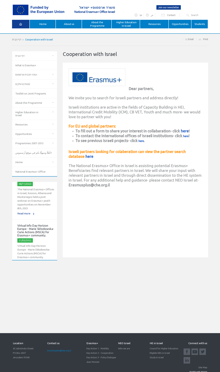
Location (18, 343)
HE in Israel (156, 343)
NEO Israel (124, 343)
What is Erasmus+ (25, 65)
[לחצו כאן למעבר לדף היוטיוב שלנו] (194, 351)
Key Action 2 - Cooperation (99, 353)
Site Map (202, 367)
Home (19, 162)
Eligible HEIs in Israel (160, 353)
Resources (21, 124)
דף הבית (16, 39)
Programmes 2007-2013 (29, 143)
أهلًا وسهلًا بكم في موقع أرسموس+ (33, 152)
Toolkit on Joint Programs (30, 93)
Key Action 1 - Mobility (97, 348)
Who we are (124, 348)
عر (152, 15)
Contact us (53, 343)
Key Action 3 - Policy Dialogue (101, 357)
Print (205, 39)
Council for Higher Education (164, 348)
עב (140, 15)
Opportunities (23, 133)
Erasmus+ (92, 343)
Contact (171, 15)
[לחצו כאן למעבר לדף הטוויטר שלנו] (202, 351)
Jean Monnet (92, 362)
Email (191, 39)
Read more (23, 211)
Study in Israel (157, 357)
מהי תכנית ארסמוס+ (26, 74)
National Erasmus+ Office (30, 171)
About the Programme (28, 102)
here (185, 131)
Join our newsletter (168, 7)
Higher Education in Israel (26, 114)
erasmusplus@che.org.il (59, 350)
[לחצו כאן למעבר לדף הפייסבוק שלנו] (187, 351)
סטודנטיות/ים (22, 84)
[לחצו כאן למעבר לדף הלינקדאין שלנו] (187, 360)
